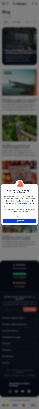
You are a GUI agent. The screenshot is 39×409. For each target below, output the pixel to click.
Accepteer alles (19, 221)
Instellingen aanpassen (19, 216)
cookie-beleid (23, 203)
